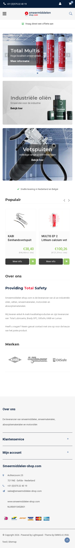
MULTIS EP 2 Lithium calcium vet (20, 238)
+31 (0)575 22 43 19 (17, 4)
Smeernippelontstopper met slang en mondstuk (54, 238)
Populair (13, 200)
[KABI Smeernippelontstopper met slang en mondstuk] (54, 220)
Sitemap (12, 542)
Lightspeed (37, 535)
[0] (70, 4)
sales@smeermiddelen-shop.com (25, 491)
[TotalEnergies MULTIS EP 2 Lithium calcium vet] (21, 220)
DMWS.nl (59, 535)
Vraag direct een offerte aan (39, 23)
